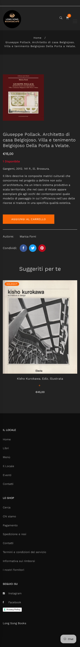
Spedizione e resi (14, 534)
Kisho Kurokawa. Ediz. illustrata (40, 378)
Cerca (6, 507)
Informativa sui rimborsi (19, 561)
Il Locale (8, 466)
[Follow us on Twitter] (32, 248)
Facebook (14, 602)
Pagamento (10, 525)
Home (37, 37)
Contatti (8, 484)
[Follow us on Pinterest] (42, 248)
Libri (6, 448)
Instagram (15, 593)
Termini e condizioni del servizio (24, 552)
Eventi (7, 475)
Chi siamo (9, 516)
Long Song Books (14, 623)
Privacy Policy (13, 609)
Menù (6, 457)
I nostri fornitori (13, 570)
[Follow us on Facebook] (23, 248)
